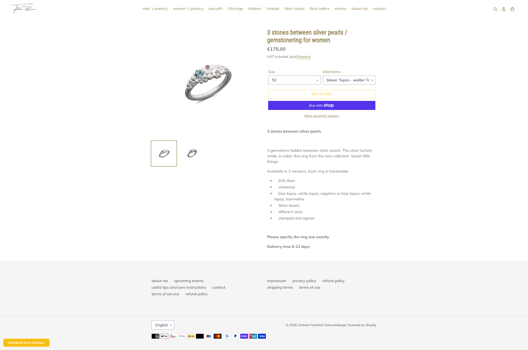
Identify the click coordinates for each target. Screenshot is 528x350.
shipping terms (280, 287)
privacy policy (304, 280)
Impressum (276, 280)
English (162, 325)
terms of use (309, 287)
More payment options (321, 116)
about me (160, 280)
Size (271, 71)
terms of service (165, 294)
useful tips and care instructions (179, 287)
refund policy (196, 294)
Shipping (303, 56)
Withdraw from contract (26, 343)
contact (218, 287)
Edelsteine (332, 71)
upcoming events (189, 280)
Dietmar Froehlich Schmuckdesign (322, 325)
